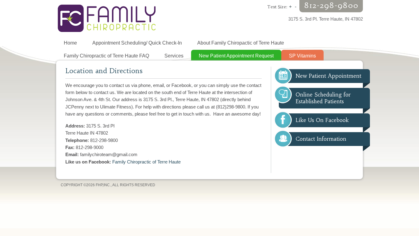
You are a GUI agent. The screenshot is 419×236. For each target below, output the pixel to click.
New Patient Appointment (328, 76)
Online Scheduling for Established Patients (323, 97)
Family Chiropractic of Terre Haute (146, 161)
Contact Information (321, 139)
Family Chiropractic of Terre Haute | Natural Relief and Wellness (133, 18)
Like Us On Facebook (322, 120)
